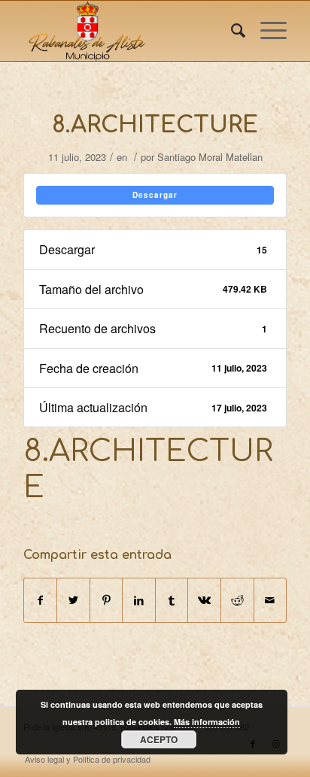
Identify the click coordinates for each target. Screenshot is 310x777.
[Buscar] (230, 31)
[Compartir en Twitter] (73, 600)
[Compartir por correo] (270, 600)
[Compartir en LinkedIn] (139, 600)
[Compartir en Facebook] (40, 600)
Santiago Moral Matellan (210, 157)
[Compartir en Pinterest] (106, 600)
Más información (207, 721)
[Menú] (266, 31)
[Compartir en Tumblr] (172, 600)
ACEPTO (159, 739)
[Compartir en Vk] (204, 600)
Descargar (155, 195)
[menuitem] (230, 31)
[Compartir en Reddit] (237, 600)
